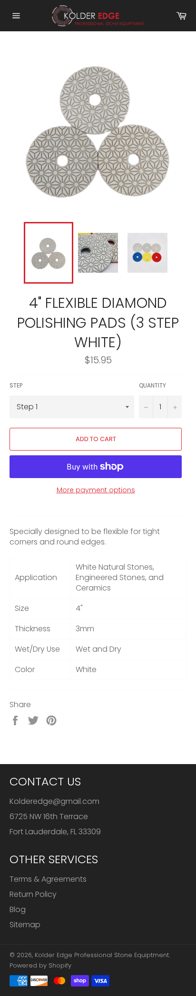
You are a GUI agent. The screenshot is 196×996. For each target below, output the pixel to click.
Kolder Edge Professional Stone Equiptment (102, 955)
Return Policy (33, 894)
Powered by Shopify (40, 965)
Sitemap (25, 924)
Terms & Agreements (48, 879)
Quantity (152, 385)
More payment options (96, 490)
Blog (18, 909)
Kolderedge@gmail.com (54, 801)
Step (16, 385)
